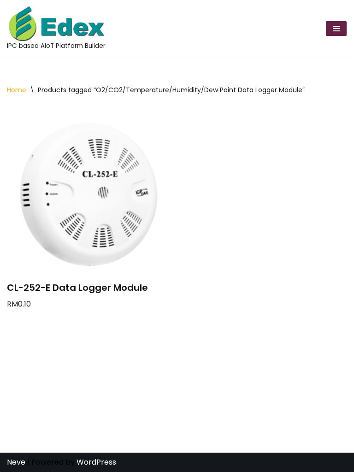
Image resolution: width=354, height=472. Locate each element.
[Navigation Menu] (336, 28)
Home (16, 89)
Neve (16, 462)
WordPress (96, 462)
